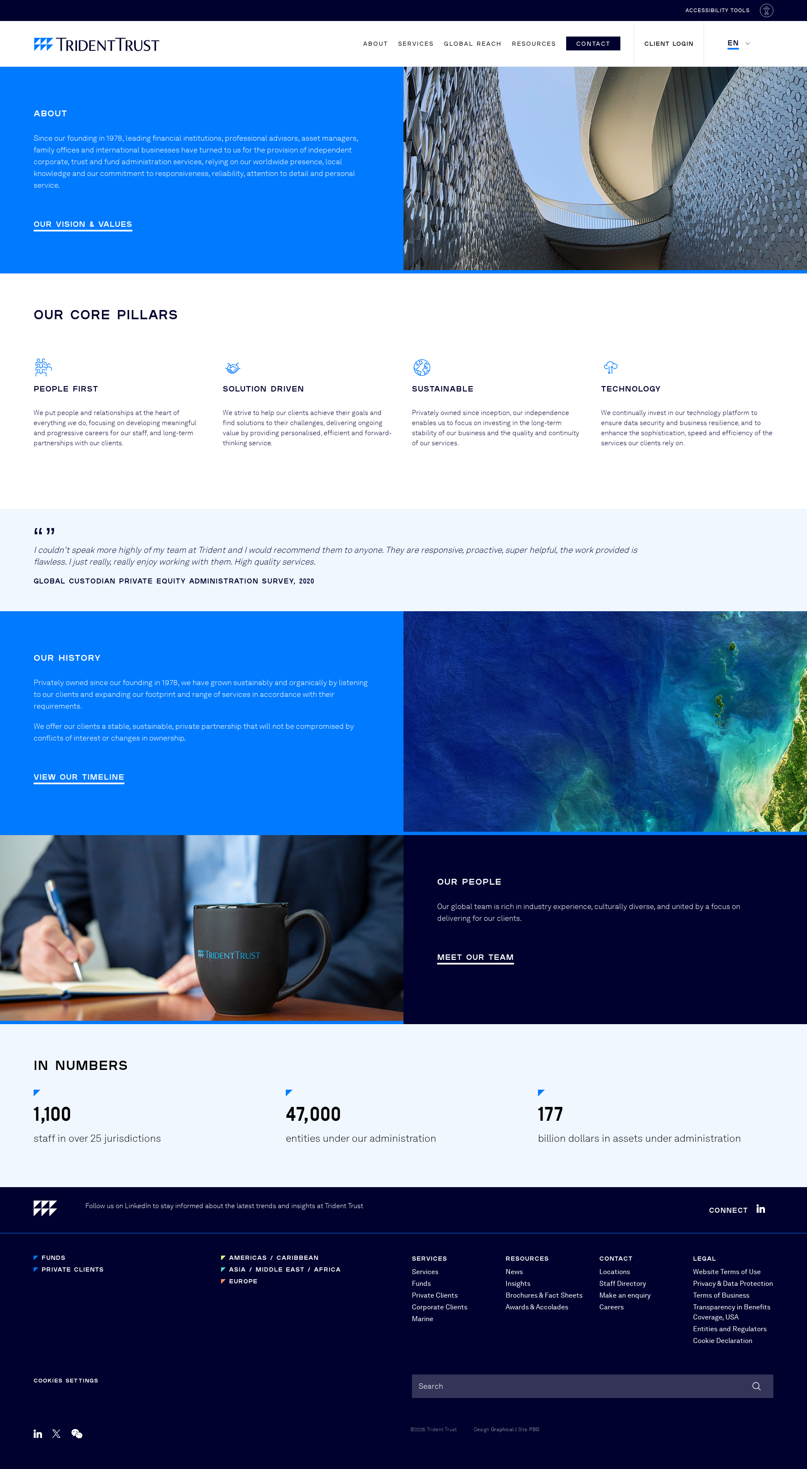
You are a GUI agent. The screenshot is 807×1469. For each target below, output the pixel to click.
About (375, 43)
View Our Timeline (79, 776)
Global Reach (473, 43)
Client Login (669, 43)
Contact (593, 43)
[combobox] (592, 1386)
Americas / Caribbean (274, 1257)
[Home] (59, 1210)
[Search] (756, 1386)
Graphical (502, 1429)
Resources (534, 43)
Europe (243, 1281)
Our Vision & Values (83, 224)
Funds (54, 1257)
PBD (534, 1429)
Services (416, 43)
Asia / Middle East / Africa (285, 1269)
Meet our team (475, 957)
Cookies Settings (66, 1380)
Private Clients (73, 1269)
